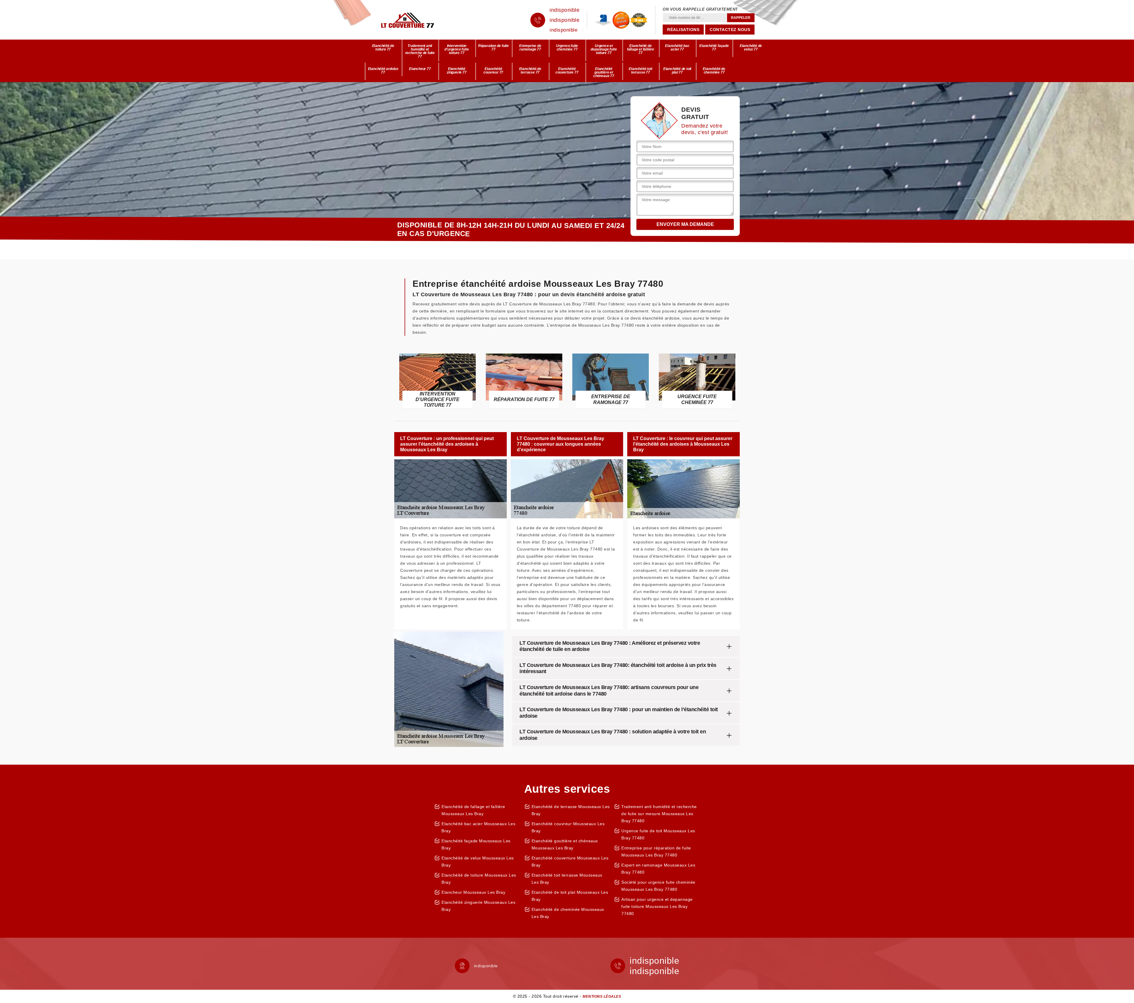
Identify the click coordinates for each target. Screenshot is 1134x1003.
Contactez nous (730, 29)
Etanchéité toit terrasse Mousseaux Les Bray (567, 879)
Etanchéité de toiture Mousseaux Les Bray (478, 879)
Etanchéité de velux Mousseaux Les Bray (477, 861)
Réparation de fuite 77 (493, 47)
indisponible (564, 10)
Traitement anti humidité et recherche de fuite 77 (420, 51)
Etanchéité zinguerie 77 (457, 70)
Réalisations (683, 29)
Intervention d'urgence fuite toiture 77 (456, 49)
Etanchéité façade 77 (714, 47)
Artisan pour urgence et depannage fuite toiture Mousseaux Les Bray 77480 (657, 906)
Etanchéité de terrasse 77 (530, 70)
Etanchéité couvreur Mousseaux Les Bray (568, 827)
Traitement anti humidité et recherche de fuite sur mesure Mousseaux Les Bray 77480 (659, 813)
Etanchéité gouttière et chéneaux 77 (603, 72)
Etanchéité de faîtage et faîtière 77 (640, 49)
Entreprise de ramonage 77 (530, 47)
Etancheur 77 (420, 69)
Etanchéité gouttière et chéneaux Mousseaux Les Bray (565, 844)
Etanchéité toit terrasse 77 (640, 70)
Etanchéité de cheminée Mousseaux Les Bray (568, 913)
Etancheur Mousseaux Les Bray (473, 892)
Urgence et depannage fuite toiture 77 (604, 49)
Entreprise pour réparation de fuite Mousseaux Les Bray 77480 (656, 851)
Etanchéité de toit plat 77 (677, 70)
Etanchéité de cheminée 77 (714, 70)
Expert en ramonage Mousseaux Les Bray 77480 (658, 869)
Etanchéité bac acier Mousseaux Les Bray (478, 827)
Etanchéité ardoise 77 (383, 70)
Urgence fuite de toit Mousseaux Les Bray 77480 (658, 834)
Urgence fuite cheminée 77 (567, 47)
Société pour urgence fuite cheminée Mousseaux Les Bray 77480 (658, 886)
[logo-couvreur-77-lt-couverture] (416, 20)
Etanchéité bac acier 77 (677, 47)
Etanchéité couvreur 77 (493, 70)
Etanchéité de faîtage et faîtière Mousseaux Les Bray (473, 810)
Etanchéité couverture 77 (566, 70)
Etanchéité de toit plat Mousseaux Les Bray (570, 896)
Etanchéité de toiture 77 (383, 47)
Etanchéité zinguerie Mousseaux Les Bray (478, 906)
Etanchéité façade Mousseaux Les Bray (476, 844)
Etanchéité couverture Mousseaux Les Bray (570, 861)
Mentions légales (602, 996)
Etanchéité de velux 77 (751, 47)
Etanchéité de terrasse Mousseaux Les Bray (571, 810)
